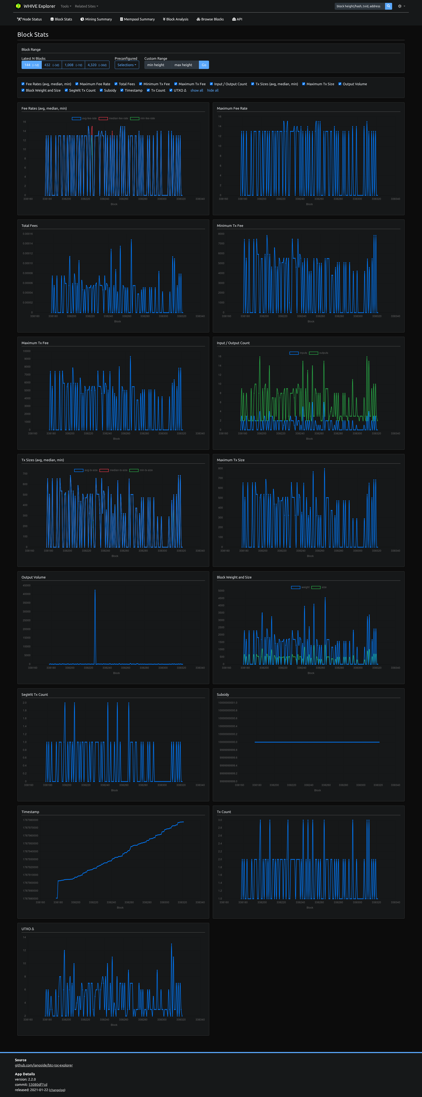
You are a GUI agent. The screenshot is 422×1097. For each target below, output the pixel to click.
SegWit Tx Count (82, 90)
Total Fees (127, 84)
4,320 (97, 65)
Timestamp (133, 90)
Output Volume (355, 84)
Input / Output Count (230, 84)
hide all (212, 90)
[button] (66, 6)
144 (31, 65)
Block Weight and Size (43, 90)
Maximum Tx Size (320, 84)
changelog (57, 1090)
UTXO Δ (180, 90)
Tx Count (158, 90)
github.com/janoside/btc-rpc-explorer (44, 1065)
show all (197, 90)
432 (51, 65)
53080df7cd (38, 1084)
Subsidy (110, 90)
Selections (126, 65)
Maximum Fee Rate (95, 84)
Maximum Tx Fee (192, 84)
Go (204, 65)
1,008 (73, 65)
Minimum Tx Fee (157, 84)
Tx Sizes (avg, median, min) (277, 84)
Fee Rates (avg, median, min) (48, 84)
